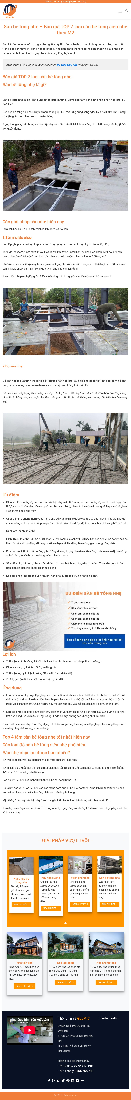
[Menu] (120, 11)
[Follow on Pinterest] (67, 1081)
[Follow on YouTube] (77, 1081)
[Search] (126, 11)
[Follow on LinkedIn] (72, 1081)
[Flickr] (81, 1081)
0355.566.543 (84, 1071)
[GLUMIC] (17, 11)
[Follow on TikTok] (58, 1081)
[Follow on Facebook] (48, 1081)
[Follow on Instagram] (53, 1081)
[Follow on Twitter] (63, 1081)
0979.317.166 (83, 1065)
